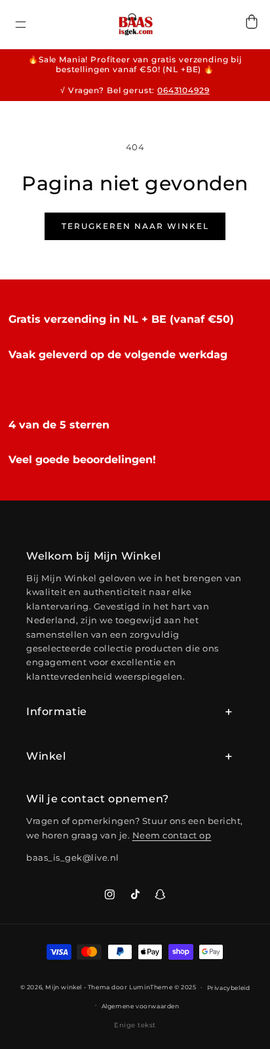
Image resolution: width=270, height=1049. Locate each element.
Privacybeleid (228, 987)
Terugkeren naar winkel (135, 226)
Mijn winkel (63, 987)
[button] (21, 31)
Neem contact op (172, 835)
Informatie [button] (56, 711)
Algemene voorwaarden (141, 1006)
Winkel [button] (46, 756)
